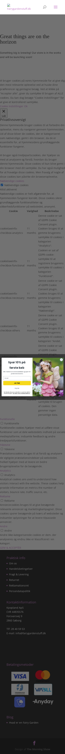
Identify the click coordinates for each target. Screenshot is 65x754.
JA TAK (17, 383)
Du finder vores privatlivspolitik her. (21, 393)
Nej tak (17, 388)
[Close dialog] (61, 359)
